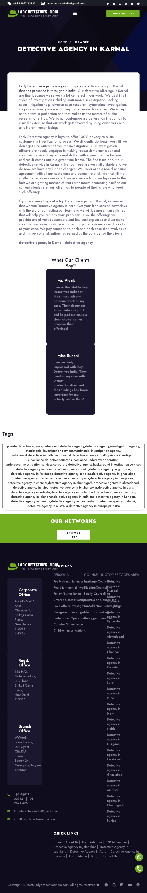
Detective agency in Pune (114, 693)
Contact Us (109, 856)
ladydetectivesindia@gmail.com (66, 3)
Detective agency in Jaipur (114, 709)
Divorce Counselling (98, 587)
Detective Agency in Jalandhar (74, 847)
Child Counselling (96, 612)
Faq (71, 856)
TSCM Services (116, 842)
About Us (71, 842)
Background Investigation (71, 612)
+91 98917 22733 (21, 796)
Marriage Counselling (99, 581)
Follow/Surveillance (67, 593)
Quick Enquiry (123, 13)
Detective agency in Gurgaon (114, 739)
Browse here (73, 535)
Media (82, 856)
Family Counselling (97, 593)
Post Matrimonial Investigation (74, 587)
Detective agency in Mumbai (114, 586)
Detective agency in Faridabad (114, 755)
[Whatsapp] (139, 857)
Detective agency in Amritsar (114, 785)
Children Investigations (69, 630)
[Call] (139, 869)
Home (57, 842)
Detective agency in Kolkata (114, 663)
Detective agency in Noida (114, 724)
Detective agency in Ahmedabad (115, 632)
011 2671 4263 (24, 801)
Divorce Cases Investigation (72, 600)
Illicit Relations (92, 842)
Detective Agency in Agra (88, 851)
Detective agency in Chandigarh (115, 801)
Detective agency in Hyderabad (114, 617)
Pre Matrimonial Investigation (73, 581)
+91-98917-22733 (24, 3)
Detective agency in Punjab (114, 816)
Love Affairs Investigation (71, 606)
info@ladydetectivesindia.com (35, 819)
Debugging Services (98, 618)
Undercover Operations (69, 618)
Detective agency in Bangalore (114, 601)
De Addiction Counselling (102, 606)
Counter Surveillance (68, 624)
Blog (94, 856)
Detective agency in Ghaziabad (114, 770)
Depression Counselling (100, 600)
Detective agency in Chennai (114, 647)
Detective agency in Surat (114, 678)
